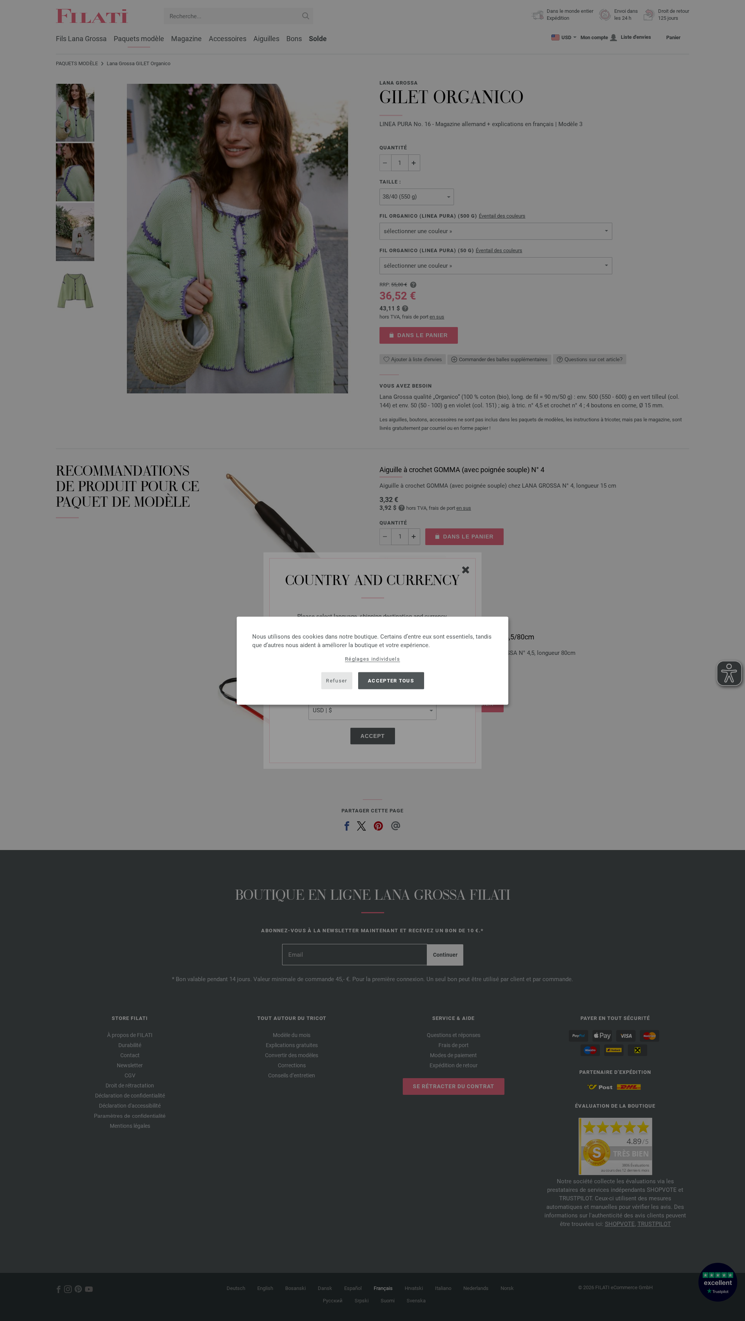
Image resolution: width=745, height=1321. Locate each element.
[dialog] (372, 660)
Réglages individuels (372, 658)
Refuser (336, 681)
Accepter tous (391, 681)
